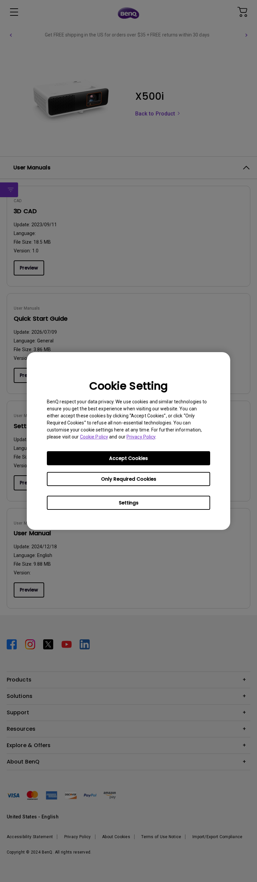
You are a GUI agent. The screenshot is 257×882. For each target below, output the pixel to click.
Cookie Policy (94, 436)
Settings (129, 502)
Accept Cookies (128, 458)
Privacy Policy (140, 436)
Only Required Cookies (128, 479)
